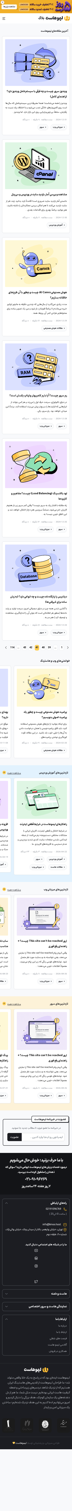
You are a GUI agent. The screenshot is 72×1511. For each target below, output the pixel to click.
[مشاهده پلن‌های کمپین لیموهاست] (36, 6)
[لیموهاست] (54, 18)
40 (43, 647)
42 (30, 647)
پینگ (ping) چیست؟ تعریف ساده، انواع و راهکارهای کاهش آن (45, 1058)
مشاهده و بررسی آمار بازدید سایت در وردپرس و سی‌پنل (39, 194)
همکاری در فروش (58, 1351)
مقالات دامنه (57, 981)
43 (24, 647)
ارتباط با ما (61, 1332)
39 (49, 647)
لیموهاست (21, 1443)
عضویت (14, 1137)
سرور (42, 127)
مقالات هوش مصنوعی (53, 328)
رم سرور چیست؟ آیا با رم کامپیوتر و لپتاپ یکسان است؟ (38, 395)
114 (12, 647)
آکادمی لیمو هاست (57, 1344)
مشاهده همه (14, 773)
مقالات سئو (37, 981)
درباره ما (62, 1325)
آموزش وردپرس (56, 225)
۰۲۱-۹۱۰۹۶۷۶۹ (36, 1179)
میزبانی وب (58, 127)
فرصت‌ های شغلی (58, 1338)
